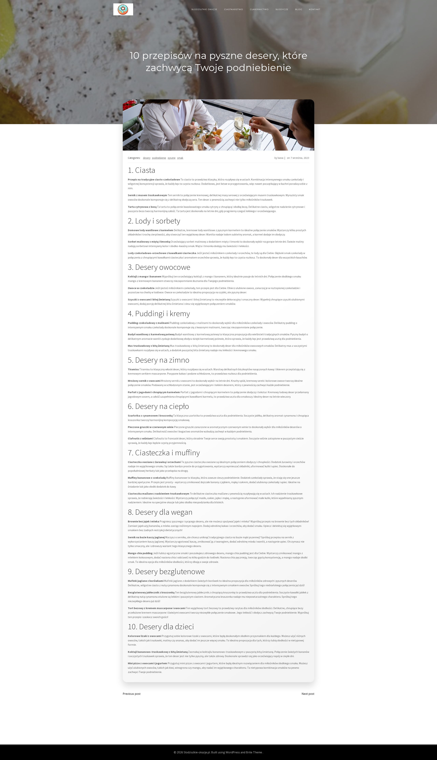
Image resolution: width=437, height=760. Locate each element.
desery (146, 157)
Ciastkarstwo (233, 9)
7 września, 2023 (300, 157)
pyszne (171, 157)
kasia (280, 157)
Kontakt (314, 9)
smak (180, 157)
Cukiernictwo (259, 9)
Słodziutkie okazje (204, 9)
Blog (298, 9)
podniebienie (159, 157)
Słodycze (282, 9)
